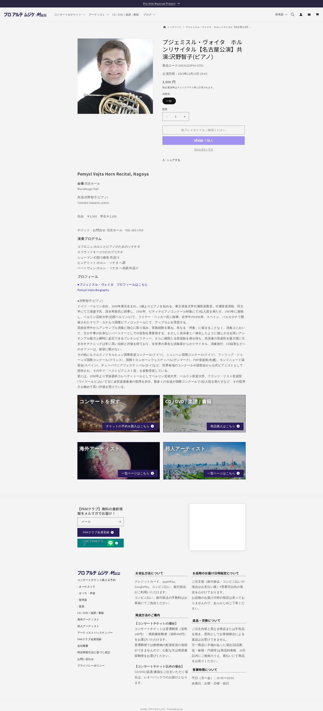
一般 (170, 101)
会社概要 (82, 645)
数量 (164, 109)
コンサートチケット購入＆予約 (96, 580)
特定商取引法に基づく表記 (93, 652)
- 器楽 (80, 606)
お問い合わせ (85, 659)
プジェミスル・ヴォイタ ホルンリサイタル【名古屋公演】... (218, 27)
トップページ (174, 27)
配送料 (171, 87)
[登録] (119, 521)
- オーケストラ (86, 586)
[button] (69, 15)
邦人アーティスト (88, 626)
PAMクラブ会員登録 (96, 532)
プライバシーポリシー (91, 665)
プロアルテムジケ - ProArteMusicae (165, 709)
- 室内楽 (82, 599)
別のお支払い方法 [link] (203, 149)
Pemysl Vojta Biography (93, 290)
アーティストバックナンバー (95, 632)
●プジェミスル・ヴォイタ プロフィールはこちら (112, 285)
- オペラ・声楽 (86, 593)
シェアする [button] (173, 159)
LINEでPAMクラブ (93, 542)
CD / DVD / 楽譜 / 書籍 (90, 613)
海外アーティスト (88, 619)
